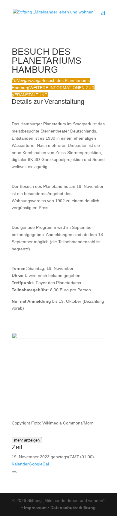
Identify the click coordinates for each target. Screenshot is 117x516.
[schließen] (14, 472)
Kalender (20, 464)
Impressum (35, 507)
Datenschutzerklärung (73, 507)
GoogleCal (39, 464)
